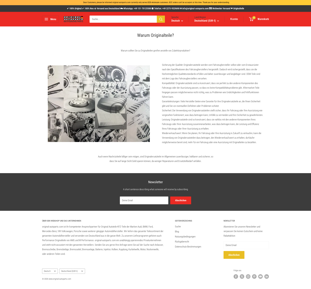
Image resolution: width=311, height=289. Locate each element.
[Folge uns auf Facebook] (236, 276)
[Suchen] (161, 19)
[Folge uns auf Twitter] (242, 276)
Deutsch (47, 271)
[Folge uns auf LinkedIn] (266, 276)
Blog (177, 231)
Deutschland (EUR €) (69, 271)
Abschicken (180, 200)
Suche (178, 226)
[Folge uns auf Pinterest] (254, 276)
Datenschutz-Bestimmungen (188, 246)
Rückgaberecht (182, 241)
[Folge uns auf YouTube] (260, 276)
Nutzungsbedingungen (185, 236)
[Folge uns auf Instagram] (248, 276)
